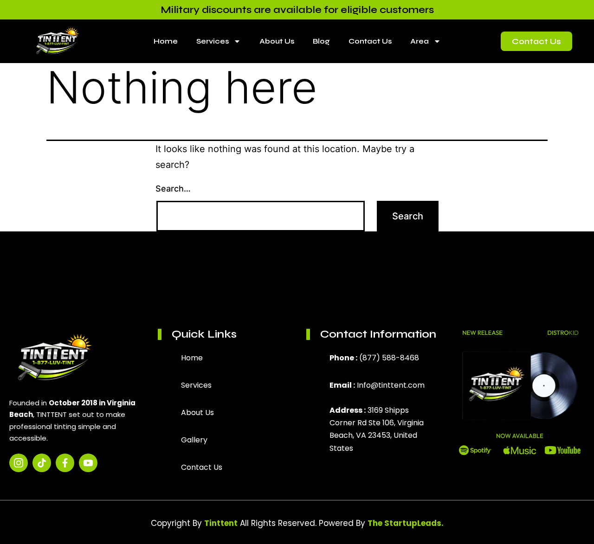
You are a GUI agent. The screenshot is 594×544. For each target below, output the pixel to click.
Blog (321, 41)
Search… (173, 188)
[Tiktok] (41, 463)
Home (166, 41)
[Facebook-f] (65, 463)
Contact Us (370, 41)
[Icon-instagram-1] (18, 463)
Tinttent (221, 523)
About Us (276, 41)
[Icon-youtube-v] (88, 463)
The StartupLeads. (406, 523)
